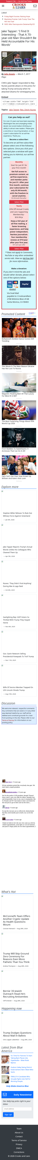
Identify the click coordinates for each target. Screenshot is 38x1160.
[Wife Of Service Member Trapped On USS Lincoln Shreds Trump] (19, 674)
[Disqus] (19, 803)
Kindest (12, 289)
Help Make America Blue (17, 1086)
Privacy (19, 1144)
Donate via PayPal (25, 284)
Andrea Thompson (9, 966)
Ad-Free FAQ (28, 258)
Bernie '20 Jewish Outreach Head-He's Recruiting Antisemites (15, 993)
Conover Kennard (9, 928)
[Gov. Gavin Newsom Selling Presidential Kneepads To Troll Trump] (19, 640)
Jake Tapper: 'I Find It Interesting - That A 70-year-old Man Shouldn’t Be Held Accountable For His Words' (18, 38)
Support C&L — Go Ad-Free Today (19, 1)
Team (19, 1128)
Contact (19, 1136)
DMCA (19, 1148)
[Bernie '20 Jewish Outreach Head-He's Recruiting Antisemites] (17, 979)
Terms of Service (8, 720)
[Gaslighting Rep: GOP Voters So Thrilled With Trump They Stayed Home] (19, 604)
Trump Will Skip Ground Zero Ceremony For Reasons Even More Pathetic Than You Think (16, 958)
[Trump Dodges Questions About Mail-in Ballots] (17, 1021)
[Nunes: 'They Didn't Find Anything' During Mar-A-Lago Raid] (19, 570)
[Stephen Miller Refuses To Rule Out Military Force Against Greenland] (19, 500)
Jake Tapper (14, 109)
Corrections (19, 1152)
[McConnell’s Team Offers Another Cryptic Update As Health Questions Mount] (17, 904)
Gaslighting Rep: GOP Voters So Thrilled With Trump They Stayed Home (16, 620)
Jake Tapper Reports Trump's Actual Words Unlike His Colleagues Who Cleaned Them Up (17, 550)
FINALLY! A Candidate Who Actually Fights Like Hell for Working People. (20, 1079)
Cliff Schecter (7, 1001)
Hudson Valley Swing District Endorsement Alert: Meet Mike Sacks (22, 1069)
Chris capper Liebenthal (11, 1040)
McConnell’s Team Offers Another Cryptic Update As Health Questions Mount (16, 920)
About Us (19, 1132)
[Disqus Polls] (19, 751)
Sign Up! (8, 1115)
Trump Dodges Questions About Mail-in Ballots (17, 1034)
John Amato (9, 74)
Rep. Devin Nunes (28, 109)
